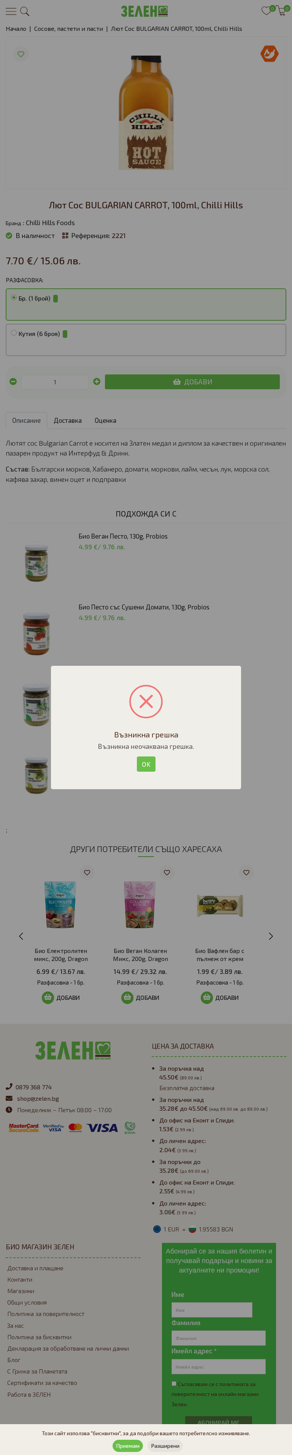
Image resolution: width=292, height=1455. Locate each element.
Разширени (165, 1445)
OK (146, 764)
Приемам (128, 1445)
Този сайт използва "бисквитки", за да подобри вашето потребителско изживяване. (146, 1433)
